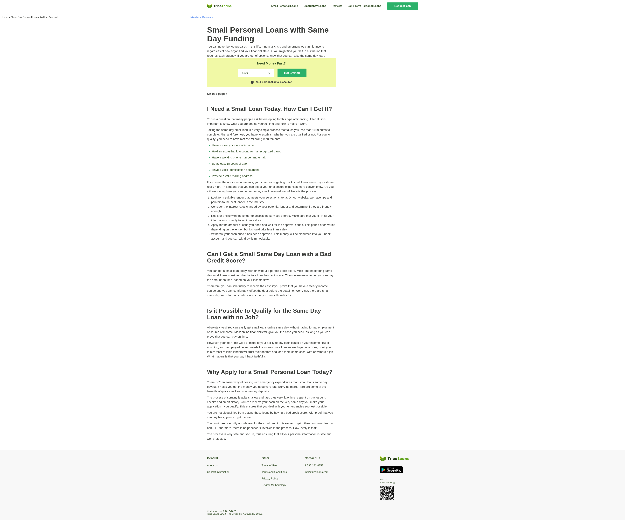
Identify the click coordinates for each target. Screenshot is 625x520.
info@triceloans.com (316, 472)
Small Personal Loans (284, 6)
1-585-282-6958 (314, 465)
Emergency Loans (315, 6)
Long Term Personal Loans (364, 6)
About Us (212, 465)
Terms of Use (269, 465)
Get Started (292, 73)
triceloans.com (214, 511)
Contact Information (218, 472)
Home (5, 17)
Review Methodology (274, 485)
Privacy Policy (270, 478)
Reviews (337, 6)
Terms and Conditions (274, 472)
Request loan (402, 6)
